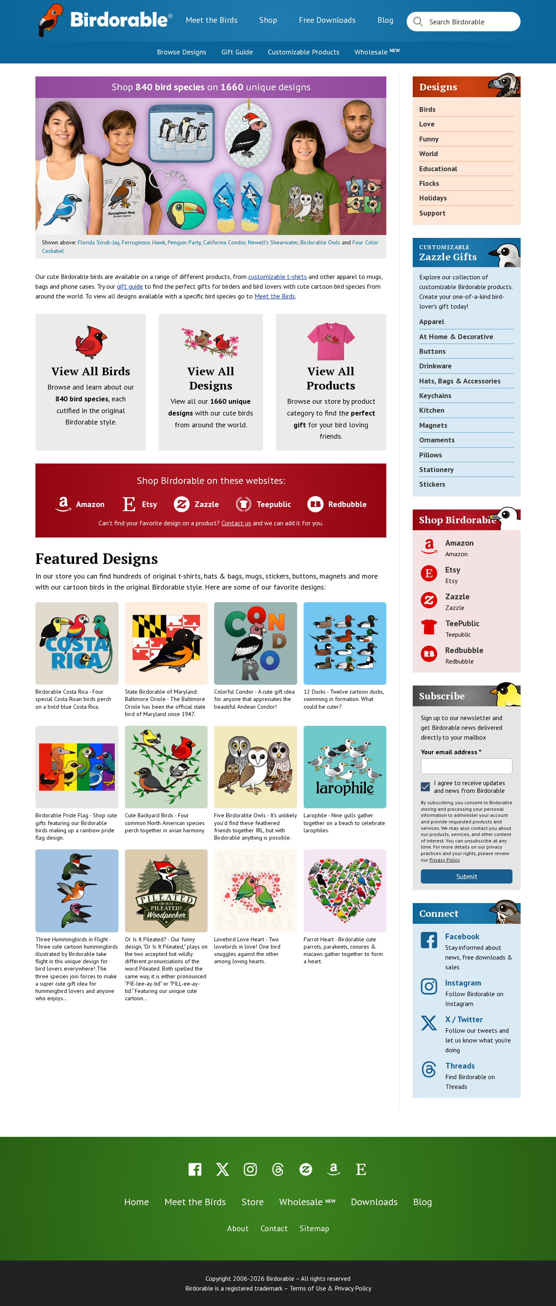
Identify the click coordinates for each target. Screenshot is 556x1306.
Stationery (436, 469)
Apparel (431, 321)
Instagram (463, 982)
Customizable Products (303, 52)
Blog (385, 20)
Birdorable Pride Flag (62, 815)
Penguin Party (184, 242)
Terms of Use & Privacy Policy (330, 1288)
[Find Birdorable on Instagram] (250, 1169)
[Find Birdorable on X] (222, 1169)
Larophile (316, 815)
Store (252, 1201)
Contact (274, 1228)
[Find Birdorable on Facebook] (194, 1169)
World (428, 153)
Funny (429, 139)
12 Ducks (315, 691)
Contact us (236, 523)
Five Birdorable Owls (240, 815)
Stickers (432, 484)
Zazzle (457, 596)
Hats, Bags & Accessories (460, 380)
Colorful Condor (234, 691)
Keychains (435, 395)
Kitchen (431, 410)
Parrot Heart (319, 939)
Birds (427, 109)
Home (136, 1201)
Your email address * (451, 752)
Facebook (462, 936)
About (238, 1228)
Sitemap (314, 1228)
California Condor (224, 242)
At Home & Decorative (456, 336)
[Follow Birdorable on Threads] (278, 1169)
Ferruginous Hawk (143, 242)
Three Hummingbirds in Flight (72, 939)
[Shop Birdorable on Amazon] (333, 1169)
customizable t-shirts (277, 276)
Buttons (432, 351)
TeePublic (462, 623)
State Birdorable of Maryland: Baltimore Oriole (161, 695)
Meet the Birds (212, 20)
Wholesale (377, 52)
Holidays (433, 197)
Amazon (459, 543)
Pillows (430, 454)
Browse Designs (181, 52)
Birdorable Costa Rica (62, 691)
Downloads (327, 20)
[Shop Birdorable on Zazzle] (305, 1169)
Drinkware (435, 365)
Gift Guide (237, 52)
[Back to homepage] (122, 19)
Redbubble (464, 650)
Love (427, 123)
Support (432, 213)
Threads (460, 1065)
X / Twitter (464, 1019)
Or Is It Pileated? (146, 939)
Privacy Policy (444, 860)
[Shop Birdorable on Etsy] (361, 1169)
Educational (438, 168)
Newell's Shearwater (273, 242)
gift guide (130, 286)
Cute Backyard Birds (150, 815)
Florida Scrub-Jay (98, 242)
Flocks (429, 183)
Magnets (433, 425)
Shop (268, 20)
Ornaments (437, 439)
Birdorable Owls (320, 242)
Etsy (452, 569)
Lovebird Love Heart (239, 939)
